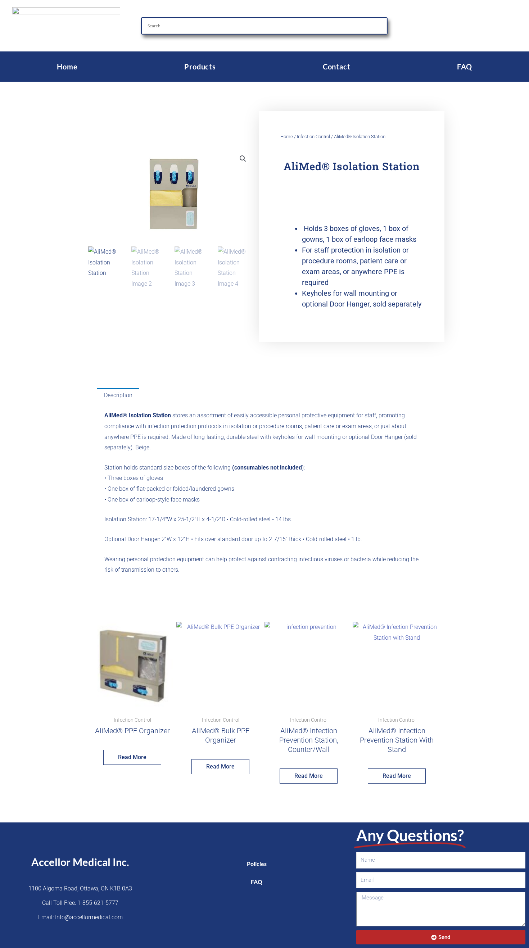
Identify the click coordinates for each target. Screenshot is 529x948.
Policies (257, 863)
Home (67, 66)
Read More (132, 757)
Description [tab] (118, 395)
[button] (242, 158)
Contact (337, 66)
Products (200, 66)
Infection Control (313, 136)
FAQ (464, 66)
